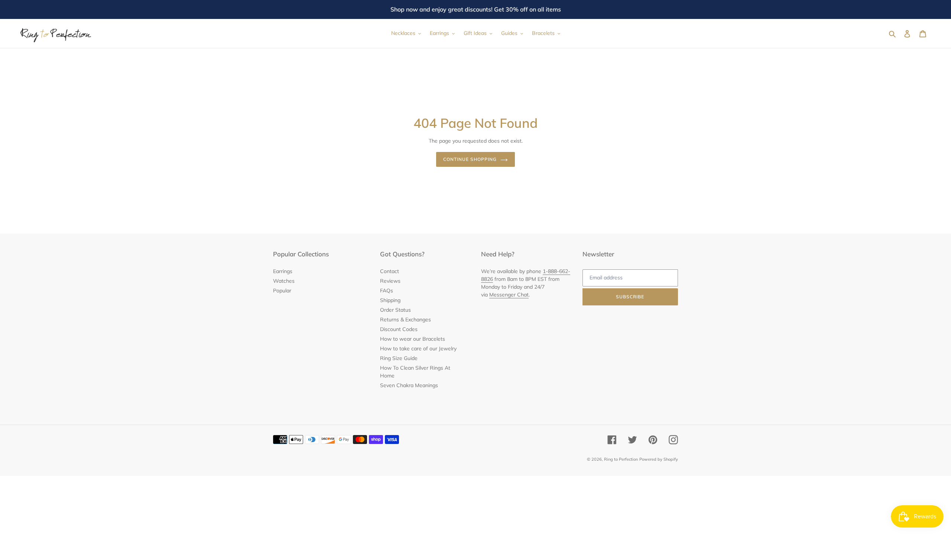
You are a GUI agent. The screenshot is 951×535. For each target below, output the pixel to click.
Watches (284, 281)
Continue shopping (469, 159)
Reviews (390, 281)
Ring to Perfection (621, 459)
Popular (282, 290)
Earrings (282, 271)
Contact (389, 271)
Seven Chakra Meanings (409, 385)
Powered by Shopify (658, 459)
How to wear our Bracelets (412, 338)
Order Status (395, 310)
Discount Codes (399, 329)
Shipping (390, 300)
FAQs (386, 290)
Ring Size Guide (399, 358)
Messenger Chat (509, 294)
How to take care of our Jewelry (418, 348)
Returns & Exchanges (405, 319)
